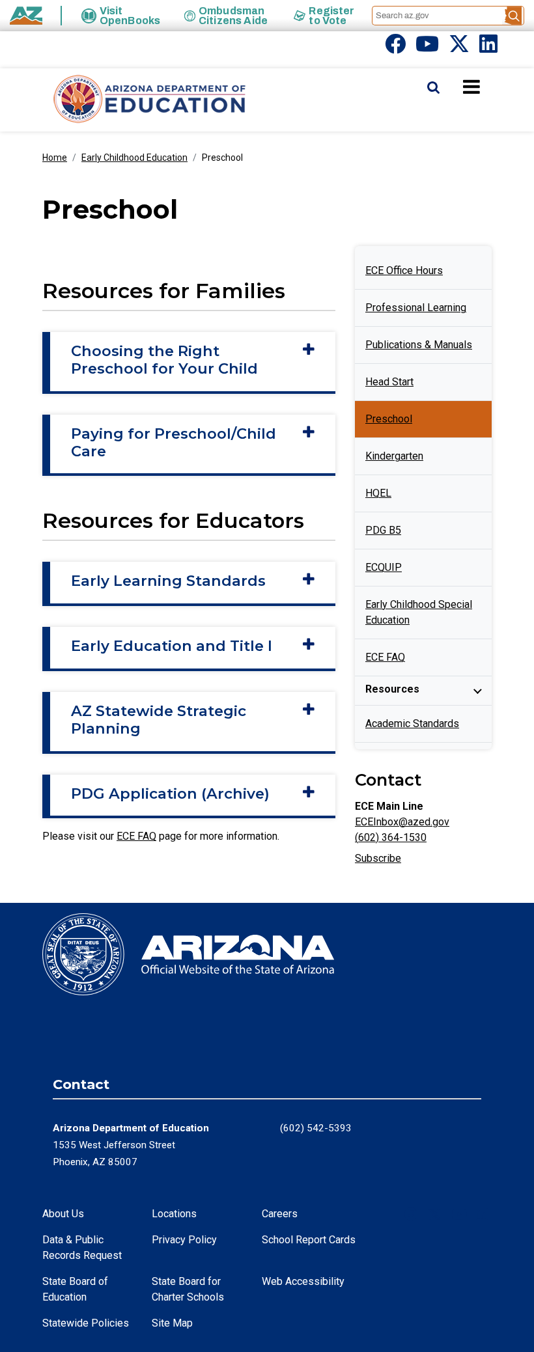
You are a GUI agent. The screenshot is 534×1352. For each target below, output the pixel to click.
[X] (459, 48)
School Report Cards (309, 1240)
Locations (174, 1213)
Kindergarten (394, 456)
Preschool (388, 419)
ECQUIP (383, 567)
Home (54, 157)
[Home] (123, 99)
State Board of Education (75, 1289)
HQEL (378, 493)
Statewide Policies (85, 1323)
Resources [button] (392, 689)
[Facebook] (395, 48)
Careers (280, 1213)
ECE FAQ (136, 836)
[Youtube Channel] (427, 48)
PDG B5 (383, 530)
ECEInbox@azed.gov (402, 822)
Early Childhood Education (134, 157)
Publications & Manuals (418, 344)
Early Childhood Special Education (418, 612)
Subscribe (378, 858)
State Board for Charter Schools (188, 1289)
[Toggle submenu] (477, 690)
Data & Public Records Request (82, 1248)
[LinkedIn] (488, 48)
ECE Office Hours (404, 270)
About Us (63, 1213)
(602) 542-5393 (316, 1128)
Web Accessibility (303, 1281)
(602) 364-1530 (391, 837)
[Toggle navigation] (493, 87)
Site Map (172, 1323)
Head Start (389, 382)
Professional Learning (415, 307)
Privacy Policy (184, 1240)
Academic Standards (412, 723)
